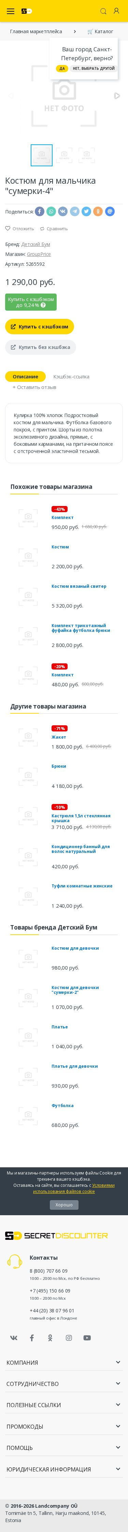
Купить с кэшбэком (42, 326)
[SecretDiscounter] (27, 11)
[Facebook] (32, 1338)
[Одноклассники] (50, 1338)
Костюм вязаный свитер (79, 586)
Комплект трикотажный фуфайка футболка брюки (81, 628)
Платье (60, 1027)
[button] (116, 95)
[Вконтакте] (13, 1338)
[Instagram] (68, 1338)
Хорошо (64, 1205)
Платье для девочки (75, 1066)
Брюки (59, 766)
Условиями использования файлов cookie (74, 1188)
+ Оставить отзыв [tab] (34, 387)
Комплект (63, 517)
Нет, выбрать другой (94, 68)
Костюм (60, 547)
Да (62, 68)
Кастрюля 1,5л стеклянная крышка (81, 818)
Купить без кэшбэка (43, 347)
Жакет (59, 737)
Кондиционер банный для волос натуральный (81, 849)
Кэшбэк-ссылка (71, 376)
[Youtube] (87, 1338)
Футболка (63, 1105)
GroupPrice (39, 254)
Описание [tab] (25, 376)
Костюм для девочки (75, 948)
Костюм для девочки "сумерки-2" (75, 990)
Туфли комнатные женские (82, 886)
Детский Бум (35, 244)
